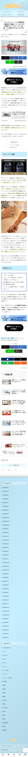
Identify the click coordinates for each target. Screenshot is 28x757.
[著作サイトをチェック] (7, 359)
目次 (12, 142)
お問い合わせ (5, 749)
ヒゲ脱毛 (4, 340)
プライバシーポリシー (7, 745)
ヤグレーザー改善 (14, 145)
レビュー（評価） (6, 338)
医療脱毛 (10, 340)
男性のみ (16, 340)
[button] (18, 62)
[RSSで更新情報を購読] (20, 362)
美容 (13, 338)
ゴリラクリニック (20, 338)
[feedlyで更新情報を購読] (7, 362)
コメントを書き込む (14, 465)
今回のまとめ (13, 147)
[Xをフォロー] (20, 359)
